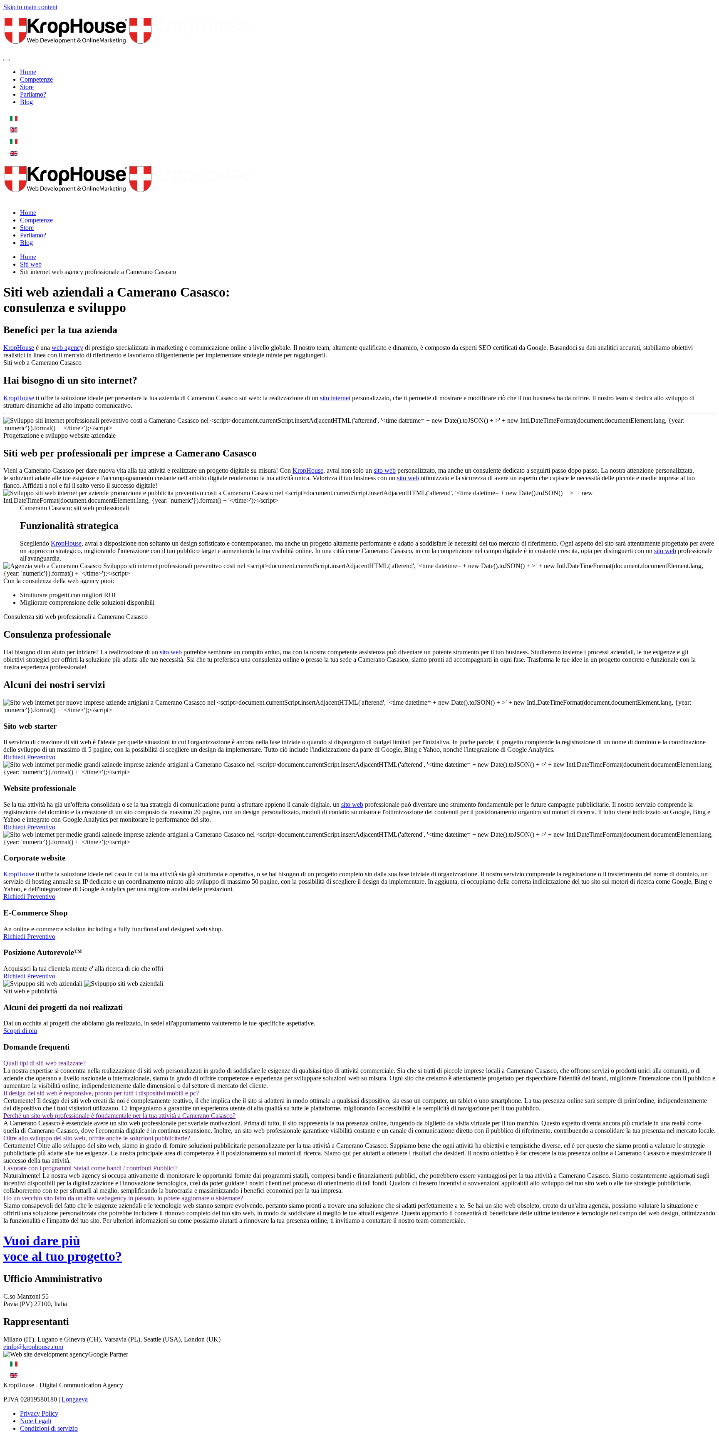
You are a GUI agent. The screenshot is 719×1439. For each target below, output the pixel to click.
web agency (67, 347)
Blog (26, 101)
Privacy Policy (39, 1413)
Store (27, 86)
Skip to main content (30, 6)
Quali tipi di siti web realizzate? (44, 1063)
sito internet (335, 398)
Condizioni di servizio (49, 1428)
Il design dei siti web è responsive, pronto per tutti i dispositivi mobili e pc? (101, 1093)
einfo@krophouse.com (33, 1346)
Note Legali (35, 1420)
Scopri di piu (20, 1030)
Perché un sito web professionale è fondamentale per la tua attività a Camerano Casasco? (119, 1115)
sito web (385, 470)
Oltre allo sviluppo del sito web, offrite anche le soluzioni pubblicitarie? (96, 1138)
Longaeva (75, 1399)
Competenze (36, 79)
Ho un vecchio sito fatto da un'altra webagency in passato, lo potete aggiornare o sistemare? (123, 1198)
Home (28, 71)
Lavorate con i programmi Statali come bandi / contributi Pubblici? (90, 1168)
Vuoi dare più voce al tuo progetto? (62, 1248)
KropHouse (18, 347)
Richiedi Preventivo (29, 757)
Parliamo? (33, 94)
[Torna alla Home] (128, 50)
